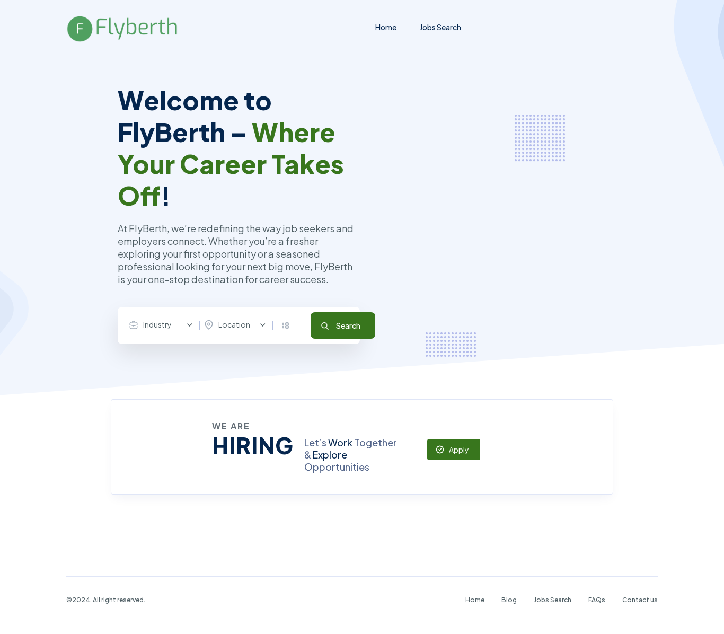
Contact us (640, 600)
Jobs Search (440, 27)
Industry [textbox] (157, 324)
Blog (509, 600)
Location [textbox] (234, 324)
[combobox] (163, 325)
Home (385, 27)
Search (348, 325)
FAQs (596, 600)
